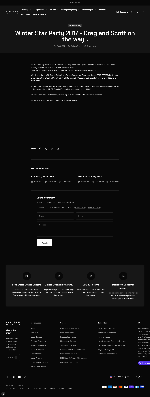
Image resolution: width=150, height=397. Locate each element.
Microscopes (87, 10)
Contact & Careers (38, 341)
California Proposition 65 (108, 354)
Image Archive (36, 358)
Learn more (36, 295)
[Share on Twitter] (46, 148)
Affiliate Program (37, 349)
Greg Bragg (71, 65)
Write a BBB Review (38, 366)
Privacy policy (36, 388)
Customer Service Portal (70, 328)
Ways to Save (38, 14)
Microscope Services (68, 341)
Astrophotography (69, 10)
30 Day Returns (75, 3)
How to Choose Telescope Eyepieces (112, 341)
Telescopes (26, 10)
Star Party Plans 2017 (42, 176)
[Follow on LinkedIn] (25, 377)
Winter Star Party (75, 25)
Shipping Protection (68, 345)
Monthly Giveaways (38, 345)
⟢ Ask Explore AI (121, 12)
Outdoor (102, 10)
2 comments (66, 182)
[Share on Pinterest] (52, 148)
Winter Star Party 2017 (90, 176)
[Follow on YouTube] (19, 377)
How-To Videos (104, 337)
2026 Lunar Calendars (106, 328)
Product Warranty (67, 333)
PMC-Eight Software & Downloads (73, 358)
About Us (34, 333)
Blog (32, 328)
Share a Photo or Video (40, 362)
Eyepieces (40, 10)
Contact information (64, 388)
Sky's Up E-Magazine (106, 349)
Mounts (53, 10)
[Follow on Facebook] (7, 377)
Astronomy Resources (107, 333)
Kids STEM (25, 14)
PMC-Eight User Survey (69, 362)
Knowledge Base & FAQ (69, 354)
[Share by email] (58, 148)
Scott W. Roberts (56, 65)
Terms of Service (94, 207)
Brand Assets (36, 354)
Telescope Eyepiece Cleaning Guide (111, 345)
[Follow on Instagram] (13, 377)
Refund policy (10, 388)
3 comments (114, 182)
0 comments (91, 46)
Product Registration (68, 337)
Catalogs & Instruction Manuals (72, 349)
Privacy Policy (80, 207)
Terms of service (23, 388)
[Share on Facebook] (40, 148)
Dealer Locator (37, 337)
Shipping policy (49, 388)
